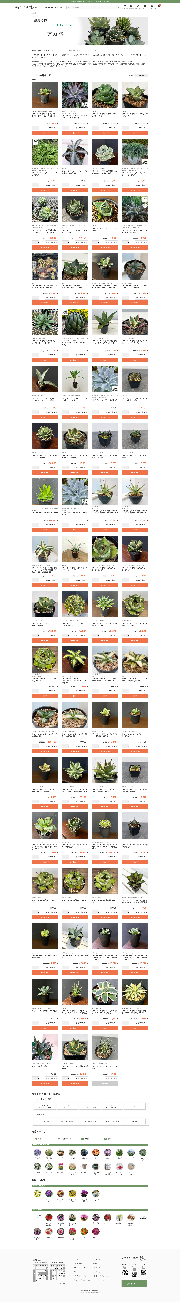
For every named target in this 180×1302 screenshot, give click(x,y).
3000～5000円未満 (90, 1121)
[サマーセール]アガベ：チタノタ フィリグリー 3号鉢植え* (135, 790)
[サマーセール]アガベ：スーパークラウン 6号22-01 (74, 624)
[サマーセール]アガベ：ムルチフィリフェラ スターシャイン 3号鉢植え (74, 1012)
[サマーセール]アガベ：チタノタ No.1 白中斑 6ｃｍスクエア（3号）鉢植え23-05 (75, 681)
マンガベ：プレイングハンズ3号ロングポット (74, 344)
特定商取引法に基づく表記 (82, 1280)
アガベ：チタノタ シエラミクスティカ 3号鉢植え (134, 735)
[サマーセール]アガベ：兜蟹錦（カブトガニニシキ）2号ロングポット (104, 172)
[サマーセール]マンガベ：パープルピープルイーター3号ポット (74, 117)
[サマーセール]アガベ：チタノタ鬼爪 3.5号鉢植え (45, 956)
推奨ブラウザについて (101, 1276)
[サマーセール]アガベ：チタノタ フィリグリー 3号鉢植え (45, 456)
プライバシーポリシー (81, 1276)
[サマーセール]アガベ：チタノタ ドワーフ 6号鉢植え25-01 (104, 790)
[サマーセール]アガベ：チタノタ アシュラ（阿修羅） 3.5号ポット (105, 735)
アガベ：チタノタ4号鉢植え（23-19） (43, 901)
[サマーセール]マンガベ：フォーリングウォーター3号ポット (134, 174)
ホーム (76, 1259)
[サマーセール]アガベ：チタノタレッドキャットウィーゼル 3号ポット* (104, 287)
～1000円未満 (44, 1121)
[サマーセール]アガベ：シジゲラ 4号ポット (104, 1067)
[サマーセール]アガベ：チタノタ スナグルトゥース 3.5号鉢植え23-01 (74, 790)
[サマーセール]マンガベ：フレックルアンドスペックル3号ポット (134, 231)
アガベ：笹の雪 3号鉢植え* (42, 1066)
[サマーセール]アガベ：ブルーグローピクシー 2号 (104, 115)
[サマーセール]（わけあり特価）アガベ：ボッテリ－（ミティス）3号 (104, 342)
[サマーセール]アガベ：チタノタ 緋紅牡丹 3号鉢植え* (105, 456)
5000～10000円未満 (112, 1121)
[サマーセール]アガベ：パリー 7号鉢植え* (75, 956)
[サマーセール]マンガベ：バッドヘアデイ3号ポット (44, 174)
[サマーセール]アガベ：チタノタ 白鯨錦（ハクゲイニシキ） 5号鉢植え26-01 (104, 847)
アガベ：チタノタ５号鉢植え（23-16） (104, 901)
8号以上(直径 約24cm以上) (112, 1106)
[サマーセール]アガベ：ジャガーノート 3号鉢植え (134, 569)
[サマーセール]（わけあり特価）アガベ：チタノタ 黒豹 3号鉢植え (44, 287)
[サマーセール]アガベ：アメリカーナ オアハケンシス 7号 (75, 569)
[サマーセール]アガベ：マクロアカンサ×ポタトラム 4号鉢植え (44, 342)
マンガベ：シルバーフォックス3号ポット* (74, 514)
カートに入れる (45, 133)
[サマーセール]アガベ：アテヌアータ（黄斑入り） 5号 (74, 399)
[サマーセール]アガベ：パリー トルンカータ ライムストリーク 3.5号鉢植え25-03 (134, 957)
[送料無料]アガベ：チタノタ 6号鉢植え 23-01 (44, 680)
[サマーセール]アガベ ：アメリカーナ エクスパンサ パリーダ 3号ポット (45, 399)
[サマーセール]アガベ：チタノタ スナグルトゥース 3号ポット (134, 342)
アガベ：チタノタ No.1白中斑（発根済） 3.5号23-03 (75, 735)
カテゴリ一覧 (78, 1263)
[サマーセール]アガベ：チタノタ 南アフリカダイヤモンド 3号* (74, 287)
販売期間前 (105, 1083)
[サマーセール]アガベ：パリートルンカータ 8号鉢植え (74, 231)
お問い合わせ (98, 1272)
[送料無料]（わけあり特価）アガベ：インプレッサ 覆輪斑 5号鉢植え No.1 (105, 512)
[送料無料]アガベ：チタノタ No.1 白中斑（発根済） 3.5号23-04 (104, 680)
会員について (98, 1263)
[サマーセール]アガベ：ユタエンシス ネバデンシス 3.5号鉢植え (135, 287)
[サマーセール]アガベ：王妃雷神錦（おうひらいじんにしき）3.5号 (44, 231)
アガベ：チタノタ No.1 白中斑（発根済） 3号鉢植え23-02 (135, 680)
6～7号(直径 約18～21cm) (90, 1106)
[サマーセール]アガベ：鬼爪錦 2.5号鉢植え (75, 1067)
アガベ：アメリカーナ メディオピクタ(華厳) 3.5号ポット (74, 172)
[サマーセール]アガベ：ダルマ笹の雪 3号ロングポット (104, 624)
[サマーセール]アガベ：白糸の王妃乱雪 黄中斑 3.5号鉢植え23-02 (134, 1012)
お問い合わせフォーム (134, 1284)
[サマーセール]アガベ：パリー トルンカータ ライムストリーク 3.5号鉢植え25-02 (104, 957)
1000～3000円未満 (67, 1121)
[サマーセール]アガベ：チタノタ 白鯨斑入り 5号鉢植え (74, 456)
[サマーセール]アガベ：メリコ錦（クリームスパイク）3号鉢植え (104, 1012)
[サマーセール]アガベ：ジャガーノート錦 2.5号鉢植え (44, 624)
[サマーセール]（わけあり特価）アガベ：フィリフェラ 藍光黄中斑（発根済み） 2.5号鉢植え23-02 (44, 570)
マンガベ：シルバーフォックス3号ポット (104, 401)
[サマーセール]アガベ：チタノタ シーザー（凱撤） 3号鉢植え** (134, 399)
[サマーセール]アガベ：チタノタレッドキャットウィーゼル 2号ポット (44, 115)
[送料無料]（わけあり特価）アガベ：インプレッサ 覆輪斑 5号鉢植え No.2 (135, 512)
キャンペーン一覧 (79, 1268)
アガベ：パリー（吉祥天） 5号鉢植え (44, 1011)
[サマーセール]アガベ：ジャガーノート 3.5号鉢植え (104, 569)
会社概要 (97, 1268)
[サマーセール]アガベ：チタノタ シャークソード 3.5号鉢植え (44, 790)
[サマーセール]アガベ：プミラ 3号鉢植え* (104, 229)
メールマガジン (99, 1280)
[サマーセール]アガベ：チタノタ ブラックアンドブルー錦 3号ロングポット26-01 (44, 847)
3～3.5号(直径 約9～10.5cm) (45, 1106)
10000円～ (134, 1121)
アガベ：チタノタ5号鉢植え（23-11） (75, 900)
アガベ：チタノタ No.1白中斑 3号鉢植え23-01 (44, 735)
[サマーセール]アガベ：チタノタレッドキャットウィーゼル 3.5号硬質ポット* (134, 902)
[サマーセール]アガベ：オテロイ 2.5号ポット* (135, 115)
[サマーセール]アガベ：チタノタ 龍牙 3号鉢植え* (135, 456)
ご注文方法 (97, 1259)
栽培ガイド (77, 1272)
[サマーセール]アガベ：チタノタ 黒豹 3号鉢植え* (135, 846)
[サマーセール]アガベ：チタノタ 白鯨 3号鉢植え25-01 (74, 846)
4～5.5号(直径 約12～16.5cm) (67, 1106)
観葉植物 (34, 13)
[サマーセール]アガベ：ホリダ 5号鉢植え (45, 514)
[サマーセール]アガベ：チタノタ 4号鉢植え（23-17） (134, 624)
